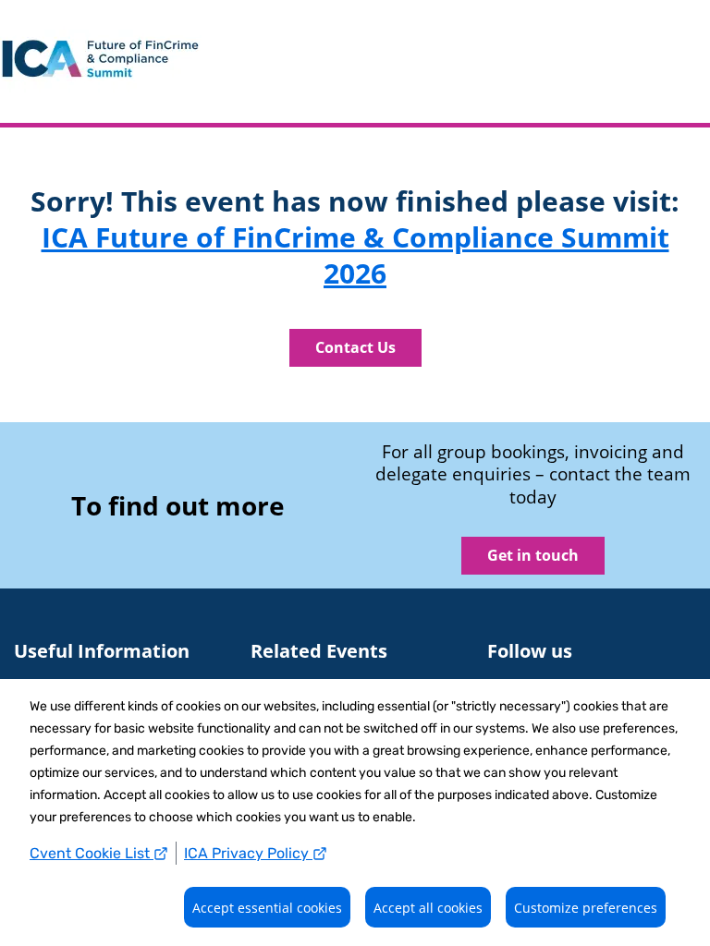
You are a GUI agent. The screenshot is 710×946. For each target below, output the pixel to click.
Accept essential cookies (267, 907)
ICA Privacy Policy (248, 853)
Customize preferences (585, 907)
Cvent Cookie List (91, 853)
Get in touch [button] (533, 555)
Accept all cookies (428, 907)
